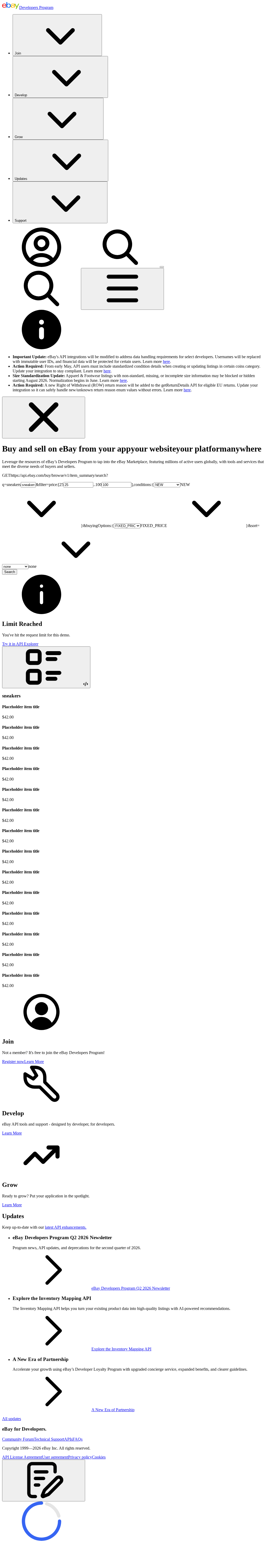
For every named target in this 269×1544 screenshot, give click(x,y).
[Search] (120, 265)
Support (21, 220)
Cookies (99, 1457)
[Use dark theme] (162, 267)
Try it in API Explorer (20, 644)
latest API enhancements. (65, 1227)
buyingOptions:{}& (168, 525)
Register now (13, 1061)
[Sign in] (41, 265)
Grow (19, 137)
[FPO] (41, 1030)
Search (9, 572)
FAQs (77, 1439)
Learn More (34, 1061)
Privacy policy (80, 1457)
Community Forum (18, 1439)
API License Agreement (22, 1457)
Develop (21, 95)
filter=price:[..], (86, 484)
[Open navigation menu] (122, 289)
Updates (21, 179)
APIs (68, 1439)
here (166, 361)
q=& (20, 484)
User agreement (55, 1457)
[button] (43, 1480)
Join (18, 53)
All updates (11, 1418)
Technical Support (49, 1439)
